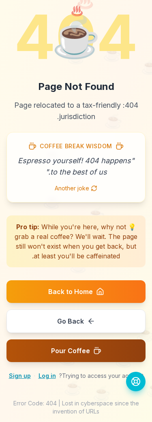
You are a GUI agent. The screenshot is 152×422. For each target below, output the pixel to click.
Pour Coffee (70, 351)
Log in (47, 375)
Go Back (70, 321)
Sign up (20, 375)
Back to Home (70, 292)
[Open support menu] (136, 381)
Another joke (72, 188)
